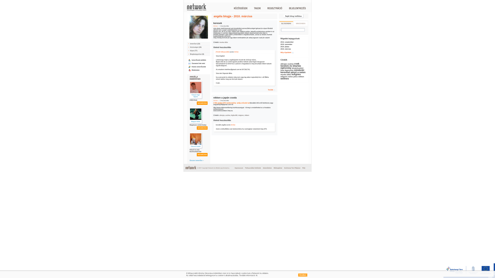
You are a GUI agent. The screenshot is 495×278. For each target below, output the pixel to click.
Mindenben (300, 23)
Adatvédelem (267, 168)
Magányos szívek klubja (198, 125)
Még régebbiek (285, 52)
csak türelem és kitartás (290, 64)
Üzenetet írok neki (198, 63)
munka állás (223, 42)
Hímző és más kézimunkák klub (195, 151)
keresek (217, 23)
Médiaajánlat (278, 168)
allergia (222, 115)
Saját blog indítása (293, 16)
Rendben (302, 275)
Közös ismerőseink (199, 67)
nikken (247, 115)
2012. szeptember (287, 42)
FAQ (303, 168)
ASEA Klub (193, 100)
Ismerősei (193, 44)
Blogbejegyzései (196, 54)
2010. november (286, 44)
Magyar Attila (195, 121)
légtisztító (234, 115)
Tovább (270, 90)
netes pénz (293, 77)
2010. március (285, 49)
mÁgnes (296, 74)
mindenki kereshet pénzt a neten (293, 71)
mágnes (241, 115)
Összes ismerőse (196, 160)
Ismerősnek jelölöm (199, 60)
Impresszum (239, 168)
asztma (227, 115)
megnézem (202, 103)
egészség (285, 68)
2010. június (284, 47)
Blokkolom (196, 70)
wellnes (284, 78)
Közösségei (194, 47)
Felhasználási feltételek (253, 168)
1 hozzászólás (224, 26)
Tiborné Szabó (196, 146)
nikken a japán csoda (225, 97)
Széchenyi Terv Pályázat (292, 168)
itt (256, 275)
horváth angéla (221, 125)
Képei (192, 51)
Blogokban (286, 23)
